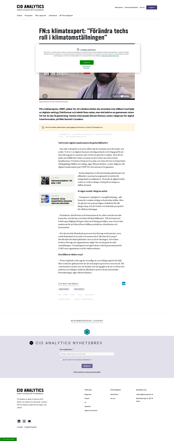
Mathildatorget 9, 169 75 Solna (144, 400)
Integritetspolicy (30, 427)
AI (85, 402)
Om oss (142, 7)
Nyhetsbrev (119, 7)
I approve (87, 62)
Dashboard (53, 15)
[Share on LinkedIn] (123, 283)
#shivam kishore (64, 299)
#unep (65, 294)
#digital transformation (84, 299)
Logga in (152, 7)
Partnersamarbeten (131, 7)
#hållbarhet (79, 289)
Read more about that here (110, 56)
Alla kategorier (67, 15)
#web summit (64, 289)
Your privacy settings (8, 439)
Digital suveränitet (91, 410)
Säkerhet (88, 406)
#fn (59, 294)
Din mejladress (66, 349)
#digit (80, 294)
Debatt (19, 15)
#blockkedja (90, 294)
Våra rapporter (40, 15)
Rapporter (88, 394)
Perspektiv (29, 15)
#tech (72, 294)
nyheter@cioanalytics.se (144, 394)
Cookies (20, 427)
